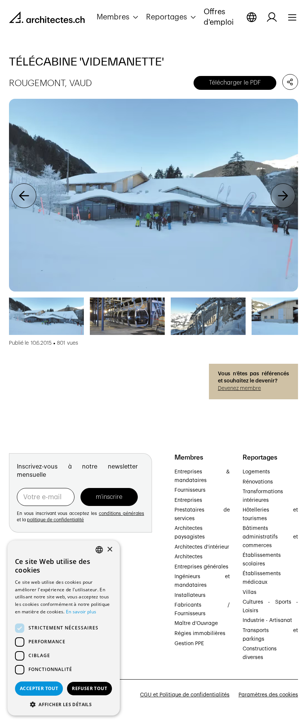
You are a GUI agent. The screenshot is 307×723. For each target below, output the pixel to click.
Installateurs (190, 595)
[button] (118, 17)
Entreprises (188, 500)
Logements (256, 472)
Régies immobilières (199, 633)
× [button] (109, 549)
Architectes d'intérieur (201, 547)
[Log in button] (272, 17)
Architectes (188, 556)
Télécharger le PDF (235, 83)
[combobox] (99, 549)
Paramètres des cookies (268, 695)
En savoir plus (81, 611)
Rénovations (258, 482)
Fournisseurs (190, 490)
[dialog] (63, 628)
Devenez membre (239, 388)
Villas (249, 592)
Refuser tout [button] (89, 688)
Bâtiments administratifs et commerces (270, 537)
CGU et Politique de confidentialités (185, 695)
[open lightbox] (153, 195)
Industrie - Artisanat (267, 620)
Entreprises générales (201, 567)
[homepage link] (47, 19)
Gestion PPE (189, 643)
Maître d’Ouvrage (196, 623)
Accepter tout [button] (39, 688)
